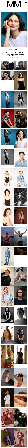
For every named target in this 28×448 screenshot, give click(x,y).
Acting (20, 10)
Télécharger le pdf (14, 57)
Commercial (14, 10)
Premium (8, 10)
